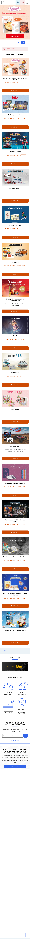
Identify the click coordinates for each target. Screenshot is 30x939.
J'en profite (14, 36)
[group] (15, 22)
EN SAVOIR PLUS (15, 766)
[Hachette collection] (2, 2)
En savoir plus (15, 740)
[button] (18, 42)
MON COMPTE (18, 1)
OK (25, 735)
